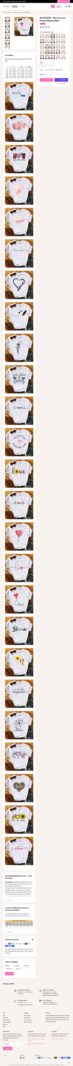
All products (9, 12)
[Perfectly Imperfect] (47, 41)
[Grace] (52, 51)
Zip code (26, 965)
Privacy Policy (27, 1015)
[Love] (42, 46)
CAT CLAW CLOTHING (57, 1038)
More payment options (61, 83)
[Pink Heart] (52, 57)
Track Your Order (28, 1022)
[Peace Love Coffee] (58, 57)
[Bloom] (58, 41)
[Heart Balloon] (47, 46)
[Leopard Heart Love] (52, 36)
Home (4, 12)
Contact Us (25, 1002)
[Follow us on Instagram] (23, 1058)
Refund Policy (27, 1017)
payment (55, 1002)
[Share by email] (49, 27)
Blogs (4, 1026)
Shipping (24, 992)
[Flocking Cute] (63, 46)
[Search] (53, 6)
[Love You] (42, 57)
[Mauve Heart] (63, 57)
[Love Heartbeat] (52, 46)
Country (7, 965)
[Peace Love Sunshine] (47, 36)
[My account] (66, 6)
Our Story (5, 1024)
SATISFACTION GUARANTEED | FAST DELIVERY (14, 1)
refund (51, 992)
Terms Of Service (28, 1020)
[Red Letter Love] (42, 36)
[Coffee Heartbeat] (42, 51)
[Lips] (47, 57)
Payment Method (7, 1022)
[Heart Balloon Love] (63, 41)
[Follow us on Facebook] (21, 1058)
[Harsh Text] (58, 36)
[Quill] (58, 51)
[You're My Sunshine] (52, 41)
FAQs (4, 1015)
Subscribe (7, 1048)
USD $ (5, 1055)
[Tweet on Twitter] (46, 27)
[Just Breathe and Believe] (42, 41)
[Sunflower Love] (58, 46)
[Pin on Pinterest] (43, 27)
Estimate (9, 973)
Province (17, 965)
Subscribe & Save (65, 1)
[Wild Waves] (47, 51)
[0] (69, 6)
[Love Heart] (63, 51)
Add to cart (46, 79)
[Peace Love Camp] (63, 36)
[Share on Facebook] (41, 27)
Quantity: (42, 74)
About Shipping (6, 1020)
